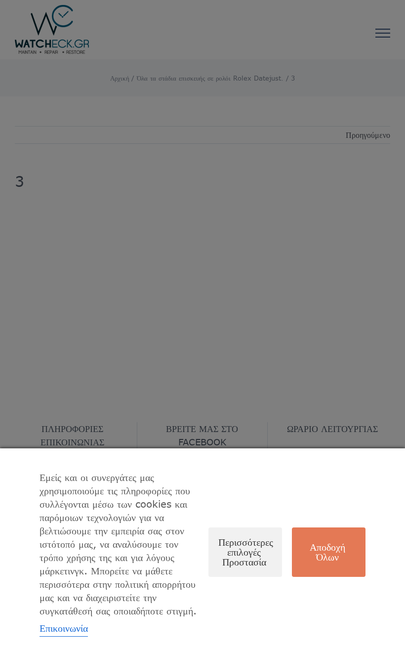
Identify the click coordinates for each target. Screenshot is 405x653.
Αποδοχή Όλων (327, 552)
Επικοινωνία (64, 628)
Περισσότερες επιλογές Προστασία (245, 551)
